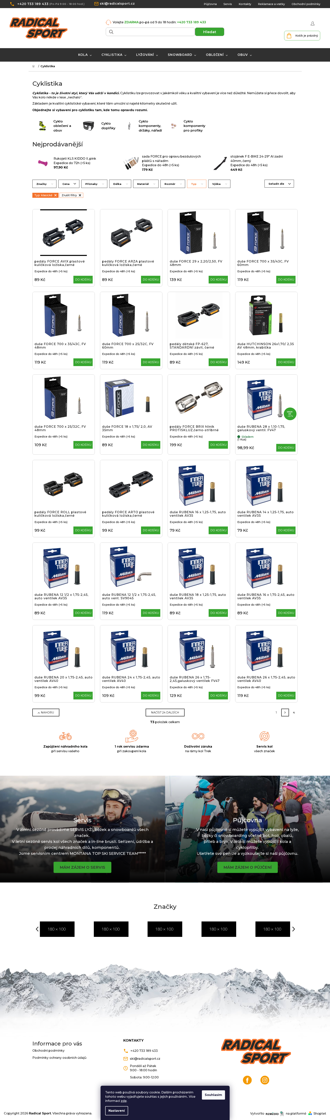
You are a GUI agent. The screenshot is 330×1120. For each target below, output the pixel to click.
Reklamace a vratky (271, 4)
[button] (36, 929)
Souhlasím (213, 1095)
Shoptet (319, 1113)
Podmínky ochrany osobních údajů (59, 1058)
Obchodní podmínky (306, 4)
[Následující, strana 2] (285, 712)
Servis (227, 4)
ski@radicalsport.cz (117, 3)
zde (124, 1101)
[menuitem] (85, 55)
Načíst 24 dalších (165, 712)
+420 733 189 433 (33, 4)
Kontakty (245, 4)
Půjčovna (210, 4)
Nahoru (47, 712)
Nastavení (116, 1110)
